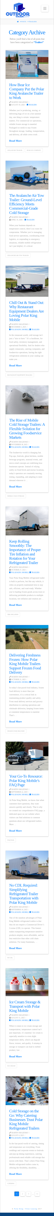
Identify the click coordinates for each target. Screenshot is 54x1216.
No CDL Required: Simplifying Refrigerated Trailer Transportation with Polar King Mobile (23, 894)
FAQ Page (10, 840)
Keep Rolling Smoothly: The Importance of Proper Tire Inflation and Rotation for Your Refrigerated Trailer (24, 552)
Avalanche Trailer (14, 150)
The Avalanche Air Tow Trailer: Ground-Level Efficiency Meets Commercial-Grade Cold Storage (26, 204)
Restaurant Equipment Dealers (19, 375)
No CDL (10, 958)
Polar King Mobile (20, 330)
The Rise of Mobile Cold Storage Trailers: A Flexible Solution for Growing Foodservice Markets (26, 429)
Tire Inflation (12, 614)
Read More (15, 140)
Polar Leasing (31, 1209)
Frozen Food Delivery (16, 731)
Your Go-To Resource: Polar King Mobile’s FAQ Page (25, 780)
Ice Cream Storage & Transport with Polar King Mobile (24, 1006)
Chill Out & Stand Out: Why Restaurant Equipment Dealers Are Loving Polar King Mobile (26, 311)
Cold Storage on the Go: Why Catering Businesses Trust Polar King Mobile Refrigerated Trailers (25, 1119)
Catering (10, 1183)
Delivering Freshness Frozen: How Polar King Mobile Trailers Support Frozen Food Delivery (25, 664)
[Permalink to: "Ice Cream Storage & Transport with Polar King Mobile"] (27, 982)
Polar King (18, 1209)
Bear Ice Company (34, 150)
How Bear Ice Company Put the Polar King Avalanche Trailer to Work (26, 91)
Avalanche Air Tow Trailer (18, 255)
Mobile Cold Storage (15, 496)
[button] (45, 8)
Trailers (32, 105)
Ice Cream (11, 1066)
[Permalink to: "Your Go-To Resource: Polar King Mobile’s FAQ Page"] (27, 756)
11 (37, 1194)
